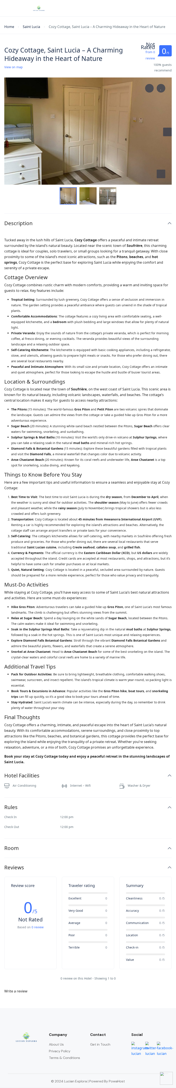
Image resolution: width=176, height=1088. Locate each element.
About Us (56, 1044)
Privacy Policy (59, 1051)
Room (11, 848)
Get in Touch (100, 1044)
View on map (13, 67)
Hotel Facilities (21, 775)
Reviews (14, 867)
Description (18, 223)
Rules (11, 807)
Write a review (16, 991)
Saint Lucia (31, 27)
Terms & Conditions (64, 1057)
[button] (157, 8)
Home (9, 27)
